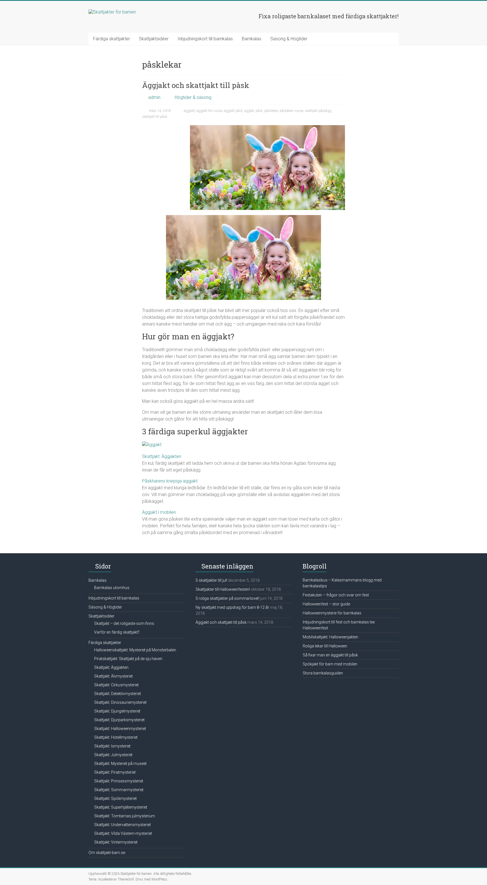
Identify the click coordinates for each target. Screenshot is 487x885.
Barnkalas (251, 38)
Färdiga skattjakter (111, 38)
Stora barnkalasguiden (323, 673)
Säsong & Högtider (288, 38)
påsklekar (271, 111)
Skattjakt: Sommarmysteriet (118, 789)
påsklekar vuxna (291, 111)
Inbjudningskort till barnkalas (205, 38)
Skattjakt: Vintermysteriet (116, 842)
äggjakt (189, 111)
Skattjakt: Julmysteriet (113, 755)
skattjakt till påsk (154, 117)
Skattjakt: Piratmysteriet (115, 772)
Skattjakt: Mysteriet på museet (120, 763)
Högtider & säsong (193, 97)
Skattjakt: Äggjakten (161, 456)
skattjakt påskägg (318, 111)
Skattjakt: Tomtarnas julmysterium (124, 816)
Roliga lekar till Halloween (325, 646)
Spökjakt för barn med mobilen (330, 664)
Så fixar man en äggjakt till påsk (330, 655)
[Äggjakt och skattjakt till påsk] (267, 127)
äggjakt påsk (233, 111)
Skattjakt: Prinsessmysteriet (118, 781)
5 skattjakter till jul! (211, 580)
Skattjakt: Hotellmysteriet (116, 737)
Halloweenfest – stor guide (326, 604)
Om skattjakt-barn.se (106, 852)
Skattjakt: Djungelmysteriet (117, 711)
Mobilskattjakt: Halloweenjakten (330, 637)
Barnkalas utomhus (111, 587)
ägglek (249, 111)
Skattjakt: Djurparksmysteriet (119, 720)
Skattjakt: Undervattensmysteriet (122, 824)
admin (154, 97)
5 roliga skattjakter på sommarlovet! (227, 598)
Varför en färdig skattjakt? (117, 632)
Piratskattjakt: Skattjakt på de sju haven (128, 658)
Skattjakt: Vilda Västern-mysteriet (123, 833)
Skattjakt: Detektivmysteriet (117, 693)
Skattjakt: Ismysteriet (112, 746)
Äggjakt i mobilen (159, 512)
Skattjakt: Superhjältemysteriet (120, 807)
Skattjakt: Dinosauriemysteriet (120, 702)
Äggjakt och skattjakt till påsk (195, 85)
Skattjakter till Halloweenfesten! (223, 589)
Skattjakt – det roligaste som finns (124, 623)
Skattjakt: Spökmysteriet (115, 798)
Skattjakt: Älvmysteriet (113, 676)
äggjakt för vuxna (209, 111)
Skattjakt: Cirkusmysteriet (116, 685)
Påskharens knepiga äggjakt (170, 481)
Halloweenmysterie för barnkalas (332, 613)
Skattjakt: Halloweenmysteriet (120, 728)
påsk (259, 111)
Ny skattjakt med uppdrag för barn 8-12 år (232, 607)
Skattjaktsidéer (154, 38)
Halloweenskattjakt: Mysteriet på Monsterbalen (135, 650)
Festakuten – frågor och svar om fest (336, 595)
